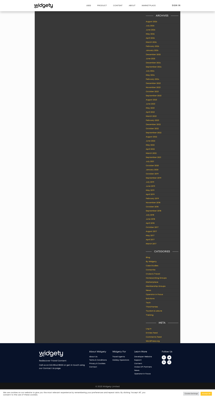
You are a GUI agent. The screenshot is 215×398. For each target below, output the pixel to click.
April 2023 (150, 112)
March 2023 (151, 116)
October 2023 (152, 91)
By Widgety (151, 262)
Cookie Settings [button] (191, 393)
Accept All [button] (206, 393)
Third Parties (152, 307)
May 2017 (150, 235)
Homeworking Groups (156, 278)
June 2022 (150, 141)
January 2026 (152, 50)
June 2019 (150, 186)
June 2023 (150, 104)
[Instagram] (169, 362)
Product (102, 5)
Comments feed (153, 337)
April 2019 (150, 194)
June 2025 (150, 59)
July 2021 (150, 161)
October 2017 (152, 227)
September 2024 (153, 67)
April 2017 (150, 240)
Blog (148, 257)
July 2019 (150, 182)
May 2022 (150, 145)
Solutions (150, 299)
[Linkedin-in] (164, 362)
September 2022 (153, 133)
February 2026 (152, 46)
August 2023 (151, 100)
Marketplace (149, 5)
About (132, 5)
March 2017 (151, 244)
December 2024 (153, 63)
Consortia (150, 270)
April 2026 (150, 38)
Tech (148, 303)
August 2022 (151, 137)
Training (149, 315)
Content (118, 5)
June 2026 (150, 30)
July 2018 (150, 215)
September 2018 (153, 211)
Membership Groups (155, 286)
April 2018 (150, 223)
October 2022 (152, 129)
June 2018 (150, 219)
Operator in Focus (154, 294)
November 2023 (153, 87)
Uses (88, 5)
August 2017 (151, 231)
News (148, 290)
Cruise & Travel (153, 274)
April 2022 (150, 149)
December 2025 (153, 54)
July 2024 (150, 71)
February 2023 (152, 120)
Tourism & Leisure (154, 311)
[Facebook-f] (164, 357)
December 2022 (153, 124)
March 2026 (151, 42)
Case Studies (152, 266)
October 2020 (152, 166)
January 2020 (152, 170)
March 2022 (151, 153)
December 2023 (153, 83)
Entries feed (152, 333)
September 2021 (153, 157)
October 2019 (152, 174)
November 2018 (153, 203)
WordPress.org (153, 341)
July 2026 (150, 26)
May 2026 (150, 34)
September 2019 (153, 178)
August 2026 (151, 22)
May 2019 (150, 190)
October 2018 (152, 207)
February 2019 (152, 198)
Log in (148, 329)
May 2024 (150, 75)
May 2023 (150, 108)
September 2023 (153, 96)
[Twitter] (169, 357)
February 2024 (152, 79)
